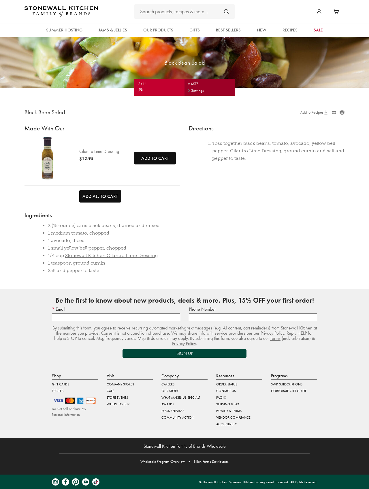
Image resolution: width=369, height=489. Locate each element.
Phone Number (202, 309)
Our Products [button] (158, 30)
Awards (167, 404)
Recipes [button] (290, 30)
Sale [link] (318, 30)
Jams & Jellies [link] (113, 30)
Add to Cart (155, 158)
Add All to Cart (100, 196)
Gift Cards (60, 384)
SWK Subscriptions (286, 384)
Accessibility (226, 424)
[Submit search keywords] (226, 11)
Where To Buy (118, 404)
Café (110, 391)
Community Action (177, 417)
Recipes (57, 391)
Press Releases (172, 411)
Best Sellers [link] (228, 30)
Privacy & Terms (229, 411)
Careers (167, 384)
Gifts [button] (194, 30)
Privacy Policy (184, 343)
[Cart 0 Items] (337, 11)
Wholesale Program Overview (162, 461)
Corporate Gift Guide (289, 391)
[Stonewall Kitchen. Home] (61, 11)
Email (59, 309)
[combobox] (184, 11)
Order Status (226, 384)
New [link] (261, 30)
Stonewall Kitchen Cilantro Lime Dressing (111, 255)
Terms (275, 338)
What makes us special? (180, 397)
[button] (319, 11)
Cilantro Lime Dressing (99, 151)
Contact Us (226, 391)
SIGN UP (184, 353)
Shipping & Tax (227, 404)
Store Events (117, 397)
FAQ (219, 397)
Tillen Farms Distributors (211, 461)
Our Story (169, 391)
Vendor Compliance (233, 417)
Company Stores (120, 384)
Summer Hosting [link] (64, 30)
